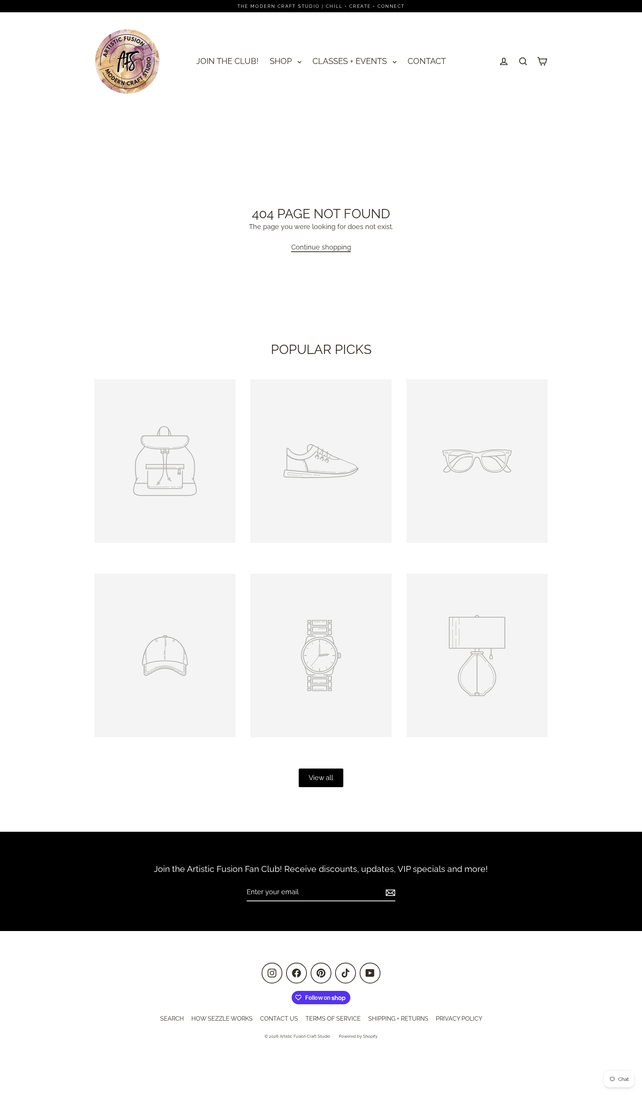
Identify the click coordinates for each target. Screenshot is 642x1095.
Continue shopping (321, 247)
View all (321, 778)
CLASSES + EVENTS (350, 61)
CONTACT (427, 61)
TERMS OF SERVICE (333, 1018)
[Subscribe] (389, 892)
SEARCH (172, 1018)
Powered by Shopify (358, 1036)
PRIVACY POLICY (459, 1018)
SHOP (282, 61)
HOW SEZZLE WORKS (222, 1018)
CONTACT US (279, 1018)
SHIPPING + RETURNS (398, 1018)
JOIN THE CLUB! (227, 61)
